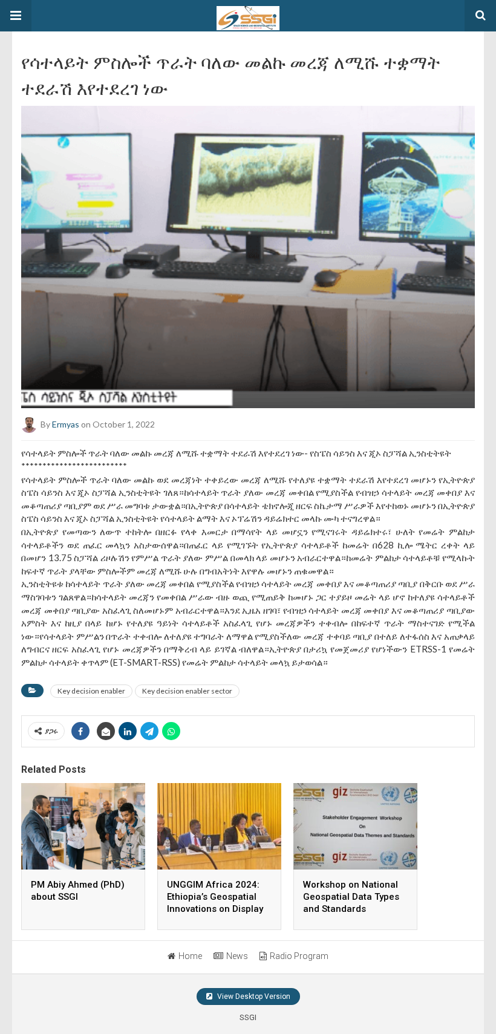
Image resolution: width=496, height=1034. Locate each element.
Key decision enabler (91, 690)
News (237, 956)
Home (190, 956)
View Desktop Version (252, 996)
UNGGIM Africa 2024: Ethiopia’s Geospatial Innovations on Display (215, 896)
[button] (15, 15)
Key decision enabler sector (187, 690)
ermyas (65, 424)
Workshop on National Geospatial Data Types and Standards (351, 896)
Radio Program (299, 956)
